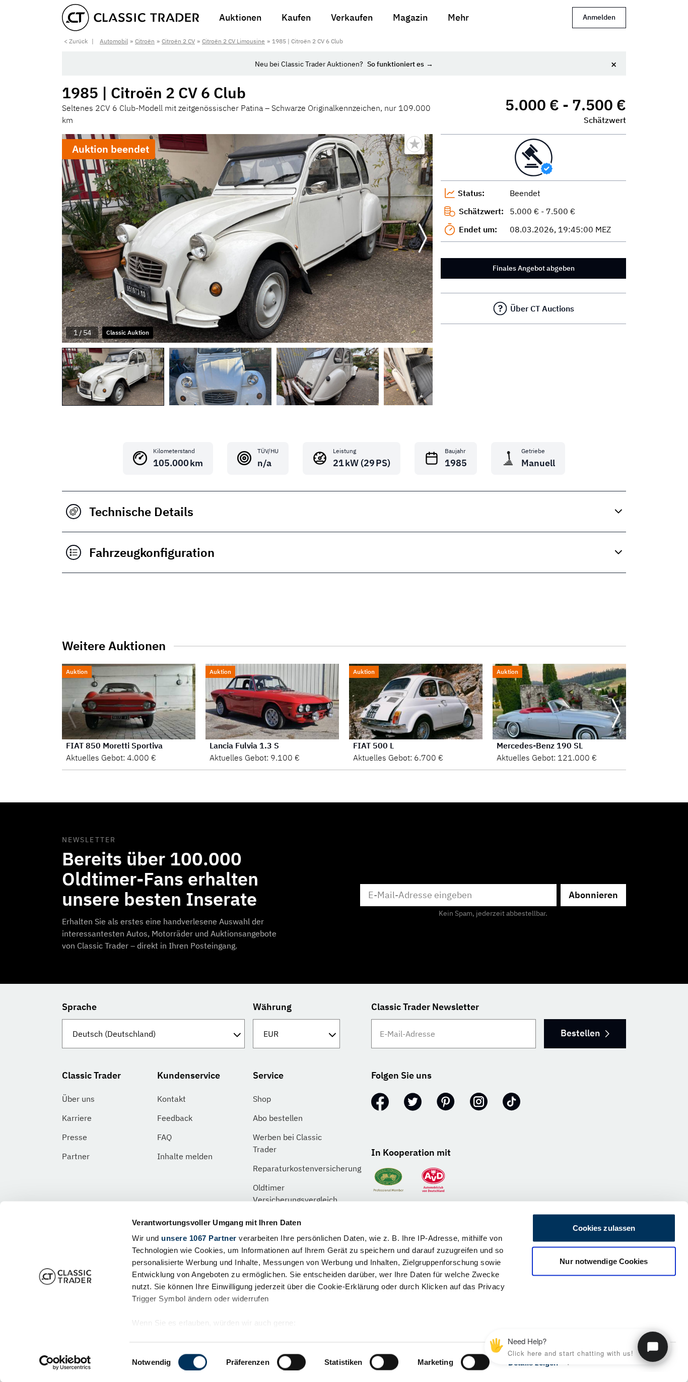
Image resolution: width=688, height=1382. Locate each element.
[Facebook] (380, 1102)
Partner (76, 1156)
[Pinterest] (446, 1102)
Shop (262, 1099)
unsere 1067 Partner (199, 1238)
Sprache (79, 1007)
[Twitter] (413, 1102)
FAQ (164, 1137)
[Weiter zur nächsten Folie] (422, 238)
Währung (272, 1007)
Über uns (78, 1099)
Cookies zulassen (604, 1228)
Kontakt (171, 1099)
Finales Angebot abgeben (534, 268)
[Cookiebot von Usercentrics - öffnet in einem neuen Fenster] (65, 1362)
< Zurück (76, 41)
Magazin (410, 17)
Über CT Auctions (542, 308)
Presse (74, 1137)
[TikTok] (511, 1102)
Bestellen (580, 1033)
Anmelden (599, 17)
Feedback (174, 1118)
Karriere (77, 1118)
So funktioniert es (395, 64)
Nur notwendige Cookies (604, 1261)
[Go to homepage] (130, 17)
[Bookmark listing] (414, 144)
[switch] (291, 1362)
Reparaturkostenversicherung (307, 1168)
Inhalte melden (185, 1156)
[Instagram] (479, 1102)
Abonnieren (593, 895)
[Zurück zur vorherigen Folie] (72, 238)
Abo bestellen (278, 1118)
